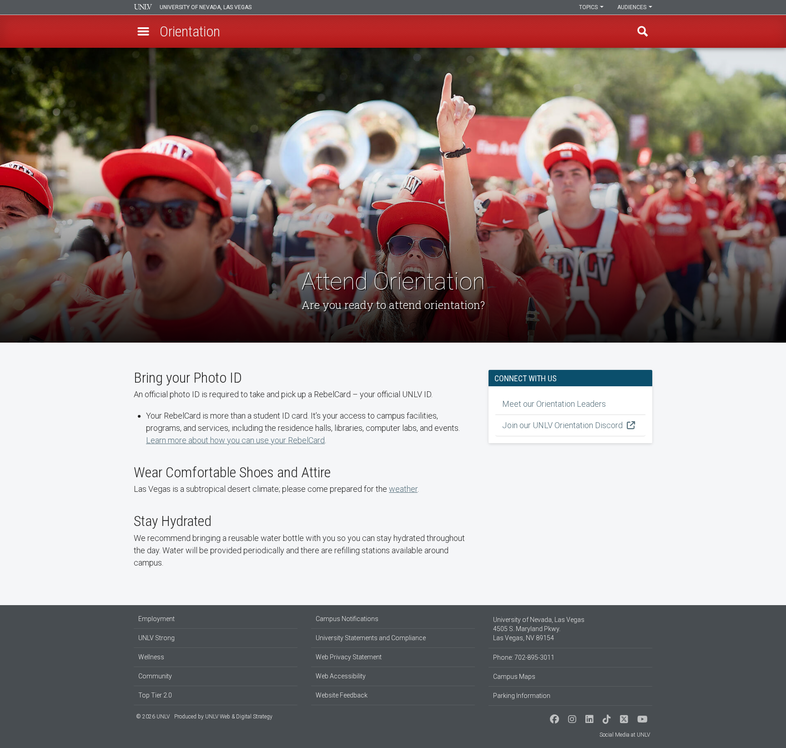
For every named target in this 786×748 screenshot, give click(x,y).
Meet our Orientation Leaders (554, 404)
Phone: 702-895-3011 (523, 657)
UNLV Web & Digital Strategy (238, 716)
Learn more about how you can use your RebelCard (235, 440)
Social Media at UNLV (625, 735)
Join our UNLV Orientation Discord (563, 425)
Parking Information (521, 695)
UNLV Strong (156, 638)
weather (403, 489)
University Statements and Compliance (371, 638)
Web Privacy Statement (349, 657)
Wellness (151, 657)
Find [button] (642, 31)
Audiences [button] (632, 7)
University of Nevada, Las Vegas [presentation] (206, 7)
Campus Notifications (347, 618)
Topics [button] (589, 7)
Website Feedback (342, 695)
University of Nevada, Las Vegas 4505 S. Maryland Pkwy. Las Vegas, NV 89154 (538, 629)
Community (155, 676)
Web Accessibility (341, 676)
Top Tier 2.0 (155, 695)
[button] (143, 31)
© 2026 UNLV (153, 716)
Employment (156, 618)
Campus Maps (514, 676)
